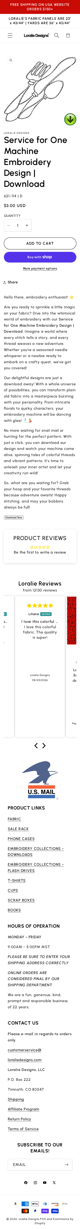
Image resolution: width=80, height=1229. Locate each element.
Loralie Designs (29, 1219)
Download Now (13, 517)
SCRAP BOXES (21, 900)
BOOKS (14, 910)
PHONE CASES (21, 838)
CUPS (13, 890)
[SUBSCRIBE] (66, 1165)
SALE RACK (18, 828)
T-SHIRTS (17, 880)
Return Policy (19, 1119)
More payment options (40, 268)
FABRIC (14, 819)
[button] (10, 35)
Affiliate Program (23, 1109)
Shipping (16, 1099)
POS (43, 1219)
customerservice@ (24, 1050)
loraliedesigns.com (25, 1059)
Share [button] (13, 282)
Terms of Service (23, 1128)
